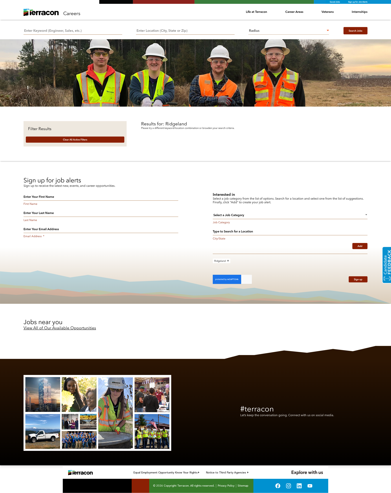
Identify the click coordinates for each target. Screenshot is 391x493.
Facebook (277, 485)
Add (360, 246)
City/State (219, 238)
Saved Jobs (335, 2)
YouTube (309, 485)
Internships (359, 12)
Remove (228, 261)
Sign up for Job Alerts (357, 2)
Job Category (221, 222)
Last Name (30, 220)
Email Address (34, 236)
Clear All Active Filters (75, 139)
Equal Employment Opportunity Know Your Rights (166, 472)
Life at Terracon (256, 12)
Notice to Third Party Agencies (227, 472)
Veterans (328, 12)
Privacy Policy (226, 485)
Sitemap (243, 485)
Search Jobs (355, 30)
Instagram (288, 485)
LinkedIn (299, 485)
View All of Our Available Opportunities (60, 327)
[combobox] (185, 30)
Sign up (358, 279)
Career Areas (294, 12)
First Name (30, 204)
